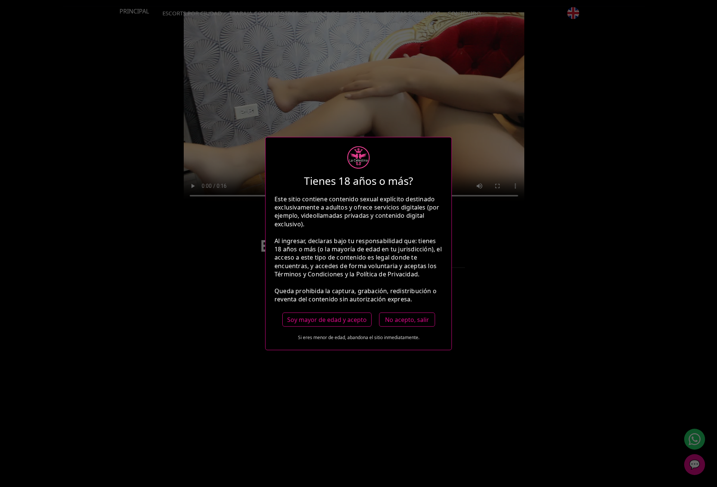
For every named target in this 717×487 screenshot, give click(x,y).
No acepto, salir (407, 319)
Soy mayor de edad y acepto (327, 319)
